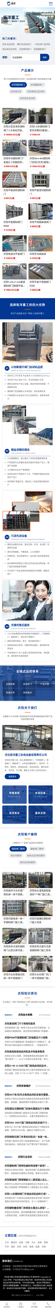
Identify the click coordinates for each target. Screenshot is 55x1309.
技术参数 (34, 1307)
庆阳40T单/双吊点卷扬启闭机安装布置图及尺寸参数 (27, 1095)
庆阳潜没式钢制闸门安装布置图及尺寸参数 (27, 1108)
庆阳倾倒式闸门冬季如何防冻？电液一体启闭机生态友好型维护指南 (27, 1137)
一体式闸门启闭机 (42, 44)
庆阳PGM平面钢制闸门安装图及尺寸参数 (26, 1037)
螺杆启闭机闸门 (24, 44)
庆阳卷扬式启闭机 (36, 91)
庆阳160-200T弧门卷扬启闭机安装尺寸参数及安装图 (27, 1123)
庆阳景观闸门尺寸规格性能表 (20, 1023)
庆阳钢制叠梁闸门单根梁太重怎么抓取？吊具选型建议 (27, 1208)
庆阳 (19, 1246)
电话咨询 (48, 1307)
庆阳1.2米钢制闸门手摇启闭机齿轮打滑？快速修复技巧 (27, 1194)
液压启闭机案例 (27, 862)
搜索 (45, 57)
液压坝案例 (15, 855)
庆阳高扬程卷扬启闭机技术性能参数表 (25, 1051)
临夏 (37, 1246)
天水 (33, 1242)
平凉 (7, 1246)
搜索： (5, 57)
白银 (27, 1242)
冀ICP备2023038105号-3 (22, 1295)
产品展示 (20, 1307)
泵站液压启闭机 (9, 49)
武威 (40, 1242)
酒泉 (13, 1246)
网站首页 (7, 1307)
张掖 (46, 1242)
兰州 (7, 1242)
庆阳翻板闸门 (37, 84)
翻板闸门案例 (37, 848)
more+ (8, 1014)
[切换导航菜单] (51, 3)
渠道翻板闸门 (40, 49)
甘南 (44, 1246)
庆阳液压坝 (15, 91)
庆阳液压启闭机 (27, 98)
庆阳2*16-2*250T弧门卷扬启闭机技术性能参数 (27, 1066)
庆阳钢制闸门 (18, 84)
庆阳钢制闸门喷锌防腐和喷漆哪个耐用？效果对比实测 (27, 1166)
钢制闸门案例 (18, 848)
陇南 (31, 1246)
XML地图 (40, 1295)
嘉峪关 (14, 1242)
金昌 (21, 1242)
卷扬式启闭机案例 (36, 855)
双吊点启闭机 (8, 44)
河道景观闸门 (25, 49)
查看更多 (12, 776)
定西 (25, 1246)
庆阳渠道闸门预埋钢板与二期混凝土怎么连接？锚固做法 (27, 1180)
